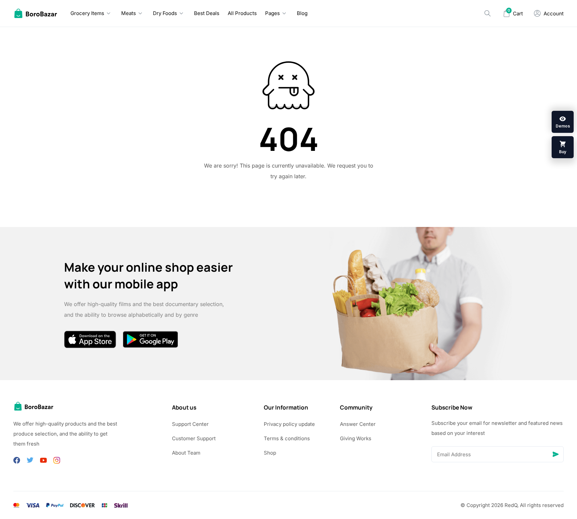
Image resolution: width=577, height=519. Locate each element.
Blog (302, 13)
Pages (272, 13)
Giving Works (355, 438)
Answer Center (358, 424)
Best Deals (206, 13)
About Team (186, 453)
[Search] (487, 13)
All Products (242, 13)
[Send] (556, 454)
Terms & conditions (287, 438)
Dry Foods (165, 13)
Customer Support (194, 438)
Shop (270, 453)
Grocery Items (87, 13)
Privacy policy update (289, 424)
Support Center (190, 424)
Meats (128, 13)
